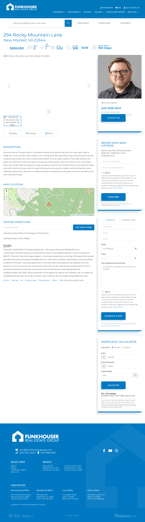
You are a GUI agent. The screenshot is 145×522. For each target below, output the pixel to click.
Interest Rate (106, 371)
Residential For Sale (50, 468)
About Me (15, 472)
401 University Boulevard (21, 496)
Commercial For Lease (73, 470)
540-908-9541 (107, 8)
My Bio (129, 115)
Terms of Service (112, 326)
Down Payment (107, 362)
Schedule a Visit (128, 220)
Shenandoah (31, 280)
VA (21, 280)
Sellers (13, 468)
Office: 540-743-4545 (70, 499)
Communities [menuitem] (73, 12)
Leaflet (73, 215)
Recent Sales (115, 112)
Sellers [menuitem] (98, 12)
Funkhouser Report (18, 470)
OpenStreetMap (82, 215)
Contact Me (113, 118)
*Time (103, 254)
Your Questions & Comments (113, 263)
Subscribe (113, 197)
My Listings (105, 112)
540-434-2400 (27, 452)
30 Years (117, 347)
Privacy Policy (118, 188)
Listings (14, 280)
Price (103, 353)
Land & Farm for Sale (51, 470)
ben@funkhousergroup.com (35, 449)
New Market (44, 280)
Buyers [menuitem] (87, 12)
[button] (68, 23)
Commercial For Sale (72, 466)
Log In (128, 8)
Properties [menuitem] (58, 12)
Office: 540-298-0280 (95, 499)
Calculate (113, 385)
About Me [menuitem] (132, 12)
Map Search (126, 23)
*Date (103, 244)
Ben (119, 8)
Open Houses (105, 23)
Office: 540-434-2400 (19, 499)
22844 (55, 280)
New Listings (84, 23)
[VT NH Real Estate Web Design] (115, 515)
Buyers (14, 466)
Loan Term (105, 347)
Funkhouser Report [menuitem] (115, 12)
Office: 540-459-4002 (44, 499)
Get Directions (84, 227)
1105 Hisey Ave (45, 496)
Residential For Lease (72, 468)
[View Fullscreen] (6, 199)
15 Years (127, 347)
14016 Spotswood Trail (96, 496)
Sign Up (136, 8)
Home (6, 280)
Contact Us (110, 220)
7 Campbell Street (69, 496)
